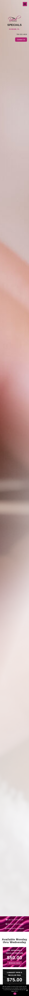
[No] (27, 990)
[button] (25, 4)
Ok (15, 993)
